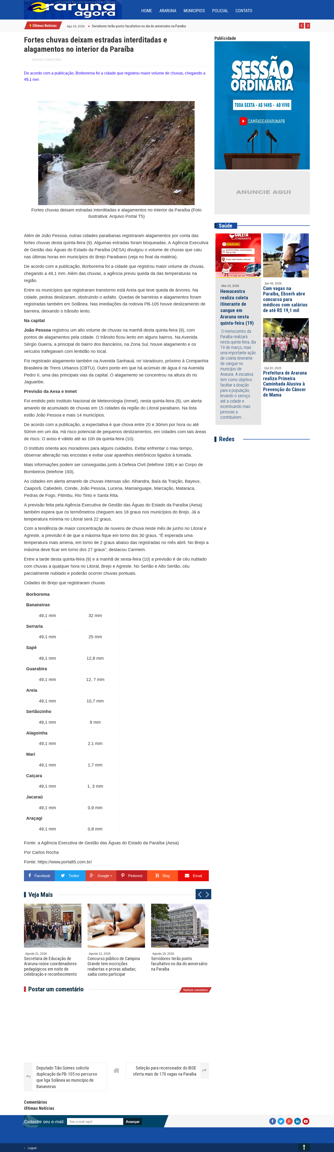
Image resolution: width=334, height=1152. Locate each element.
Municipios (194, 10)
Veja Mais (40, 894)
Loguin (32, 1148)
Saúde (225, 226)
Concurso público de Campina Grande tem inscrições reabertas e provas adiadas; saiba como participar (114, 966)
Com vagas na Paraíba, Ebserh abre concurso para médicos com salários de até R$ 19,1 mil (285, 299)
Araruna (167, 10)
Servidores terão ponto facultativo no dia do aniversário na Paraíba (179, 964)
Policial (220, 10)
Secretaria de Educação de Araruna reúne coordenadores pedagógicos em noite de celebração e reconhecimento (50, 966)
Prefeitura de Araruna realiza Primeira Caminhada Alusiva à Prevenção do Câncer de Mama (285, 384)
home (146, 10)
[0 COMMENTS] (85, 25)
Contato (243, 10)
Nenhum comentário (46, 60)
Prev (301, 28)
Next (308, 28)
